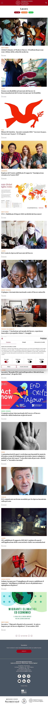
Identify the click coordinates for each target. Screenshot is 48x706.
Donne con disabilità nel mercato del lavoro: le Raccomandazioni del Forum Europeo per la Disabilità (21, 92)
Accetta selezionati (24, 366)
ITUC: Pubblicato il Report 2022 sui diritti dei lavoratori (21, 214)
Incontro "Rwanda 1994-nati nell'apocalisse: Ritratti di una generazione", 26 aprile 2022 (22, 373)
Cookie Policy (24, 685)
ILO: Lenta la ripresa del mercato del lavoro (17, 253)
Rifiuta (8, 366)
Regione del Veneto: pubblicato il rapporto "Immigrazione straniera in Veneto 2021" (22, 174)
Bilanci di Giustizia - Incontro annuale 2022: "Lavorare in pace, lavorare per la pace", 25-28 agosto (23, 133)
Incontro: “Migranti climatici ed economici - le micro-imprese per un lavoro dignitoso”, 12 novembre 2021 (21, 625)
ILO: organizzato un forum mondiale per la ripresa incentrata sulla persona (23, 500)
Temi (31, 12)
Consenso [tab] (8, 342)
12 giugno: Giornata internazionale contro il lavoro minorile (23, 292)
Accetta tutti (39, 366)
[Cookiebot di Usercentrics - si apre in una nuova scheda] (41, 339)
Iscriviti (24, 651)
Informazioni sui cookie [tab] (39, 342)
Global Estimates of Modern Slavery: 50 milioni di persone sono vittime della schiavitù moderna (22, 51)
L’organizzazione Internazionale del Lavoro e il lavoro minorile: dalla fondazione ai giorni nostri (20, 414)
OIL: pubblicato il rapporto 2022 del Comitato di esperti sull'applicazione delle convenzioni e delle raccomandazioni (23, 541)
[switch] (18, 362)
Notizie (24, 12)
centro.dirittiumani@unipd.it (24, 669)
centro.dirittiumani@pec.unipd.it (24, 671)
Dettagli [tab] (24, 342)
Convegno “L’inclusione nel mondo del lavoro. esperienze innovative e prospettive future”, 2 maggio (22, 332)
